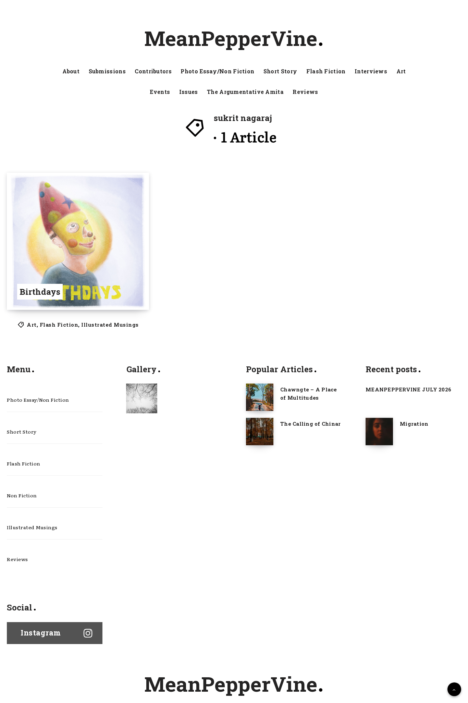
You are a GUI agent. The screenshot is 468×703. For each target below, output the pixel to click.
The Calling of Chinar (310, 423)
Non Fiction (22, 495)
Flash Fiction (326, 71)
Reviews (305, 91)
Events (160, 91)
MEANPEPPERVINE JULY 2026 (408, 389)
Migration (414, 423)
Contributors (153, 71)
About (71, 71)
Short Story (280, 71)
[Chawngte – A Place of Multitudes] (259, 397)
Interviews (371, 71)
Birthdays (40, 291)
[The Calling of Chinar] (259, 431)
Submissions (107, 71)
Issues (188, 91)
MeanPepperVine (230, 38)
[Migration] (379, 431)
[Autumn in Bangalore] (141, 398)
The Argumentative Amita (245, 91)
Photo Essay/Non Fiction (217, 71)
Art (401, 71)
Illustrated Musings (110, 324)
